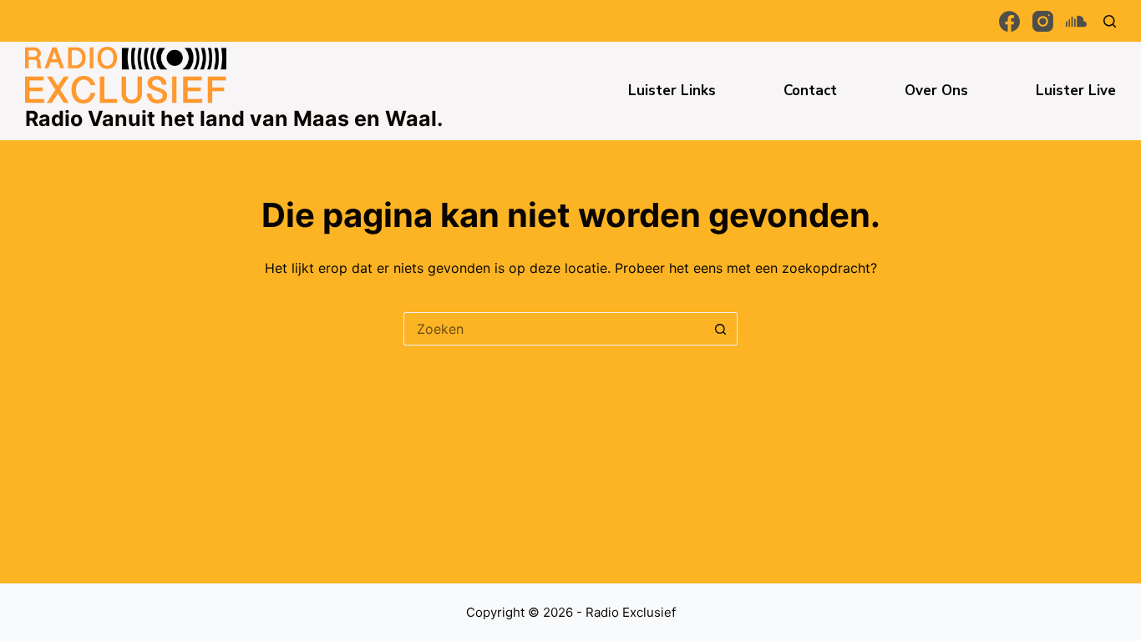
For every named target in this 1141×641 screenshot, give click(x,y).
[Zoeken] (1109, 21)
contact (810, 90)
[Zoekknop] (721, 329)
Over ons (936, 90)
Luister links (672, 90)
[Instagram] (1042, 21)
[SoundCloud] (1076, 21)
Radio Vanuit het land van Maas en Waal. (234, 118)
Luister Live (1076, 90)
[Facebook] (1009, 21)
